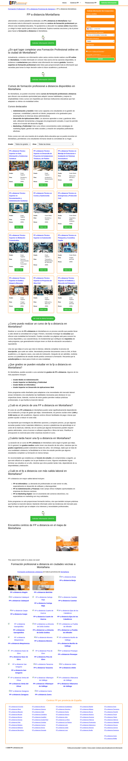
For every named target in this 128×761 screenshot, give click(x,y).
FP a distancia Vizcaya (111, 725)
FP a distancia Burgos (38, 706)
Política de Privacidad (98, 51)
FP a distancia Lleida (62, 727)
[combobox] (89, 29)
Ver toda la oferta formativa (43, 318)
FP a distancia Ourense (87, 717)
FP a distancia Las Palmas (64, 722)
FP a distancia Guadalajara (64, 706)
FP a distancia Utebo (67, 668)
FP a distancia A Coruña (16, 706)
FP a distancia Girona (38, 727)
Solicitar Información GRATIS (43, 43)
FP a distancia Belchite (43, 592)
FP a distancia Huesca (62, 714)
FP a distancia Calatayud (19, 601)
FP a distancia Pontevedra (88, 722)
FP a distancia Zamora (111, 727)
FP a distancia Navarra (87, 714)
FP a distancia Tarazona (43, 668)
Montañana (65, 572)
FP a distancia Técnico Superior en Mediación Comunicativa (17, 238)
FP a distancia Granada (39, 730)
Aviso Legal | (92, 748)
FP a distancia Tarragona (111, 709)
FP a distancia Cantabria (39, 714)
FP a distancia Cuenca (38, 725)
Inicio (64, 3)
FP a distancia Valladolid (111, 722)
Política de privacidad (73, 748)
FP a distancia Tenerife (111, 712)
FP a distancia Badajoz (15, 725)
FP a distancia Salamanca (87, 725)
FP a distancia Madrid (86, 706)
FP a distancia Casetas (67, 601)
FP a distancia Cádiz (38, 712)
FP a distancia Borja (68, 580)
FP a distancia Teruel (110, 714)
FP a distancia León (62, 725)
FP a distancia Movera (43, 641)
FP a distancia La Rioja (63, 719)
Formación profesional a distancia (30, 572)
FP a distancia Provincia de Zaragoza (41, 9)
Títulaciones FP (90, 3)
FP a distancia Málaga (86, 709)
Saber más (19, 185)
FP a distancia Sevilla (86, 730)
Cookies (84, 748)
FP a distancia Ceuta (110, 736)
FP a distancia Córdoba (39, 722)
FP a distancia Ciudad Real (40, 719)
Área (34, 144)
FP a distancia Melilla (110, 738)
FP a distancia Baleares (16, 727)
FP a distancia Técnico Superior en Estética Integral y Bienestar (17, 280)
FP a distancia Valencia (111, 719)
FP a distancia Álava (15, 709)
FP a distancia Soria (110, 706)
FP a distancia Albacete (16, 712)
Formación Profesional (16, 9)
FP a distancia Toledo (110, 717)
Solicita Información (108, 3)
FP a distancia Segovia (87, 727)
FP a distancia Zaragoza (18, 695)
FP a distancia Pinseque (67, 654)
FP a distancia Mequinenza (19, 643)
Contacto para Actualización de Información (109, 748)
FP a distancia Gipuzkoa (63, 709)
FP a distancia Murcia (86, 712)
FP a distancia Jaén (62, 717)
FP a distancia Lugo (62, 730)
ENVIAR (100, 59)
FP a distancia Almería (15, 717)
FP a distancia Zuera (43, 695)
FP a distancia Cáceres (39, 709)
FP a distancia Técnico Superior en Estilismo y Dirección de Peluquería (66, 280)
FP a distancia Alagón (19, 592)
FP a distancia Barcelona (16, 730)
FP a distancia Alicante (15, 714)
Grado (10, 144)
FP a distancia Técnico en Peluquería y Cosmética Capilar (67, 238)
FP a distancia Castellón (39, 717)
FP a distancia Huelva (62, 712)
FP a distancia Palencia (87, 719)
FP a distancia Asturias (15, 719)
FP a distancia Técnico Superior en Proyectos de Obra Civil (43, 280)
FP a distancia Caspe (18, 614)
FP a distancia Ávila (14, 722)
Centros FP (74, 3)
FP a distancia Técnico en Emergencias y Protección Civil (67, 195)
